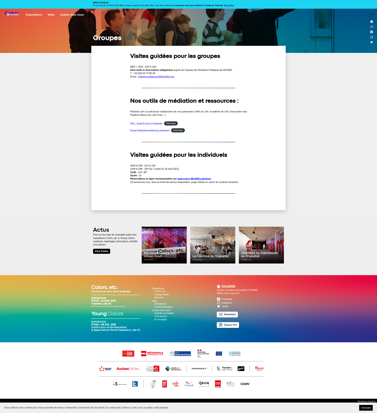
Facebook (227, 299)
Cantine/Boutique (163, 307)
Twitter (225, 306)
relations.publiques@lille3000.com (156, 76)
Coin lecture (160, 316)
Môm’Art (158, 297)
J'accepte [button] (366, 408)
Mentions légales (367, 401)
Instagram (227, 303)
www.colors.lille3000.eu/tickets (194, 178)
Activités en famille (164, 313)
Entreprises (160, 304)
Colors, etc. (160, 291)
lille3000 (228, 286)
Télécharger (171, 123)
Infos (51, 14)
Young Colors (161, 294)
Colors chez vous (72, 14)
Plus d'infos (229, 5)
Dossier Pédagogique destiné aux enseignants (150, 130)
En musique (160, 319)
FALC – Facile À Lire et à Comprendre (146, 123)
